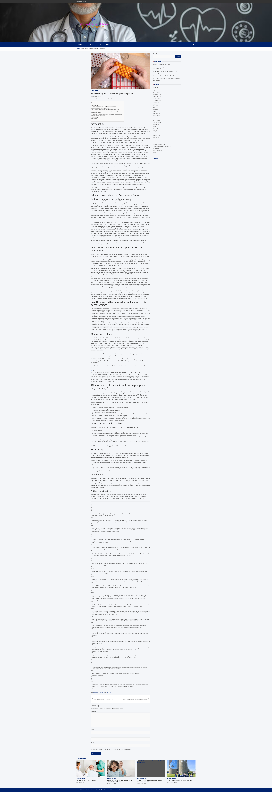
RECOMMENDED (82, 758)
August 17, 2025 (94, 96)
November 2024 (157, 119)
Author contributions (98, 120)
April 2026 (155, 87)
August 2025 (156, 102)
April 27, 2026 (170, 782)
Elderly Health (94, 90)
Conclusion (94, 118)
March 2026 (156, 89)
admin (99, 96)
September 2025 (157, 100)
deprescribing (96, 692)
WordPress (119, 789)
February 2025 (156, 113)
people (103, 692)
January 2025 (156, 115)
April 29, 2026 (109, 783)
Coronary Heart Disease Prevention (162, 146)
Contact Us (90, 44)
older (101, 692)
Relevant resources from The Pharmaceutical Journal (105, 106)
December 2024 (157, 117)
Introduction (95, 105)
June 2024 (155, 128)
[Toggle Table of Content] (120, 103)
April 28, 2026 (140, 783)
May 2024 (155, 130)
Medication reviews (96, 112)
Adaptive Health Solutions (89, 789)
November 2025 (157, 96)
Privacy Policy (99, 44)
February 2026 (156, 91)
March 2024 (156, 133)
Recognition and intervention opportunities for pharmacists (105, 109)
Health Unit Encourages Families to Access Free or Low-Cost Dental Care (120, 781)
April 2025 (155, 109)
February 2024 (156, 135)
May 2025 (155, 107)
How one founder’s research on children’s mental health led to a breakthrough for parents (135, 698)
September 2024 (157, 122)
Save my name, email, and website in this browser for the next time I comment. (112, 749)
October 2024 (156, 120)
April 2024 (155, 132)
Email (92, 736)
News (154, 152)
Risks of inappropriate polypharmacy (100, 108)
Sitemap (107, 44)
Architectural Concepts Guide (160, 161)
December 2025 (157, 94)
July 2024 (155, 126)
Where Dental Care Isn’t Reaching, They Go (163, 75)
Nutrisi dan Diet (157, 154)
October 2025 (156, 98)
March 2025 (156, 111)
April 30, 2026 (79, 782)
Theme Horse (104, 789)
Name (92, 729)
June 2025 (155, 106)
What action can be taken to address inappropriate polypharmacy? (107, 114)
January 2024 (156, 137)
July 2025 (155, 104)
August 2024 (156, 124)
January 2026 (156, 92)
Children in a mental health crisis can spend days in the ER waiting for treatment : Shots (106, 698)
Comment (93, 711)
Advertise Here (81, 44)
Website (92, 742)
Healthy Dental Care (158, 150)
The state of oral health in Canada (161, 64)
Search (155, 53)
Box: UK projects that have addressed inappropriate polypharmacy (107, 111)
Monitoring (95, 117)
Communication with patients (99, 115)
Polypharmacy (109, 692)
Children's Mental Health (159, 144)
